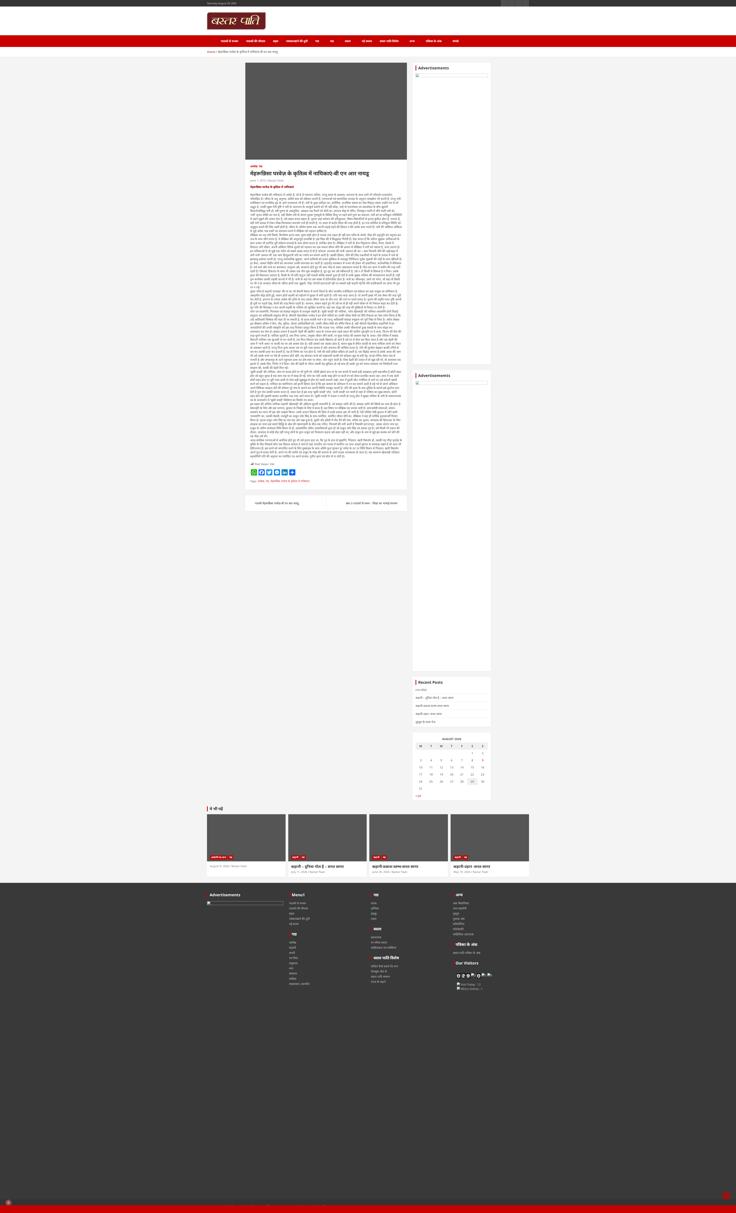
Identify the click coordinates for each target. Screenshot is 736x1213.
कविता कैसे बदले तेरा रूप (384, 966)
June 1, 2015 (258, 180)
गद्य (317, 41)
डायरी (292, 953)
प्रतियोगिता (458, 924)
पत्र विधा (293, 958)
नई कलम (367, 41)
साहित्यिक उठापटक (463, 934)
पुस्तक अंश (459, 919)
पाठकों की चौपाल (255, 41)
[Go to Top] (726, 1196)
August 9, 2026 (219, 866)
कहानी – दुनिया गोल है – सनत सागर (434, 698)
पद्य (332, 41)
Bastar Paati (276, 180)
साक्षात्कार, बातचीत (299, 984)
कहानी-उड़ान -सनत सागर (429, 714)
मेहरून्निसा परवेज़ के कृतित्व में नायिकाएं (290, 481)
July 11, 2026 (299, 872)
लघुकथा (293, 963)
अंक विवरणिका (461, 903)
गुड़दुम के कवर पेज (425, 722)
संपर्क (456, 41)
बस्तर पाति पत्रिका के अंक (467, 953)
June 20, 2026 (380, 872)
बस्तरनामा (376, 937)
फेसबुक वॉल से (379, 971)
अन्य (412, 41)
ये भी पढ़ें (216, 808)
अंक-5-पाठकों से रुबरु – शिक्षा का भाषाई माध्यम (371, 503)
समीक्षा (292, 979)
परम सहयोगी (460, 908)
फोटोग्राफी (458, 929)
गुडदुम (456, 913)
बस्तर (348, 41)
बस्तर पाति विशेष (389, 41)
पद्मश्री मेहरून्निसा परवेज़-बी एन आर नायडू (277, 503)
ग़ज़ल (373, 919)
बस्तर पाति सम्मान (380, 976)
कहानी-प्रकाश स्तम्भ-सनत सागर (432, 706)
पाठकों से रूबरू (229, 41)
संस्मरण (293, 973)
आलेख (253, 166)
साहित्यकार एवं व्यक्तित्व (383, 948)
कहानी (295, 857)
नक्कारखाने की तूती (297, 41)
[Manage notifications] (8, 1203)
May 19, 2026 (461, 872)
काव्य (374, 903)
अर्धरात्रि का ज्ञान (218, 857)
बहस (275, 41)
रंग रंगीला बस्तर (379, 942)
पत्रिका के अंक (434, 41)
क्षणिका (375, 908)
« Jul (418, 796)
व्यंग (291, 968)
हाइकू (374, 913)
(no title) (421, 690)
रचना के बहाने (378, 982)
